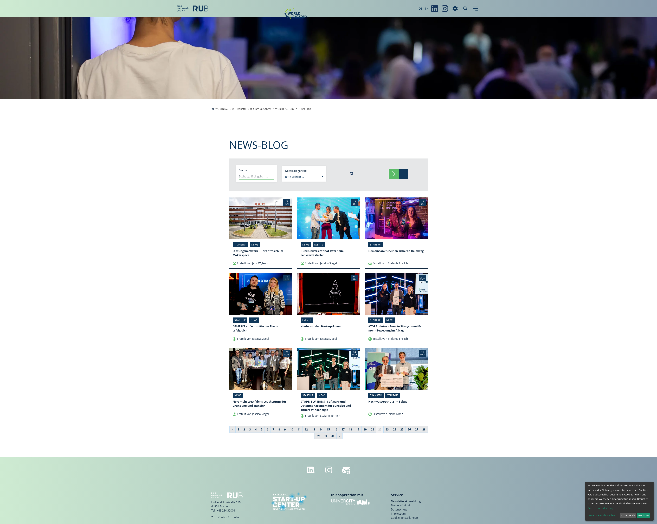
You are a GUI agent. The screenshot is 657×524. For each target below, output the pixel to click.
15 (328, 429)
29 (318, 436)
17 (343, 429)
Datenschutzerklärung (600, 508)
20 (365, 429)
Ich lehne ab (628, 515)
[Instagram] (445, 8)
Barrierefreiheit (401, 505)
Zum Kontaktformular (225, 517)
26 (409, 429)
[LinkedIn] (434, 8)
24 (394, 429)
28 (424, 429)
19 (357, 429)
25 (401, 429)
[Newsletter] (346, 470)
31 (332, 436)
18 (350, 429)
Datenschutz (399, 509)
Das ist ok (643, 515)
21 (372, 429)
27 (416, 429)
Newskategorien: (296, 171)
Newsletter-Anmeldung (406, 501)
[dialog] (619, 501)
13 (313, 429)
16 (335, 429)
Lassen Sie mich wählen (601, 515)
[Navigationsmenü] (475, 8)
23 (387, 429)
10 (291, 429)
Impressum (398, 513)
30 (325, 436)
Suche (243, 170)
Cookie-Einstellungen (404, 518)
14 (321, 429)
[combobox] (304, 177)
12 (306, 429)
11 (298, 429)
